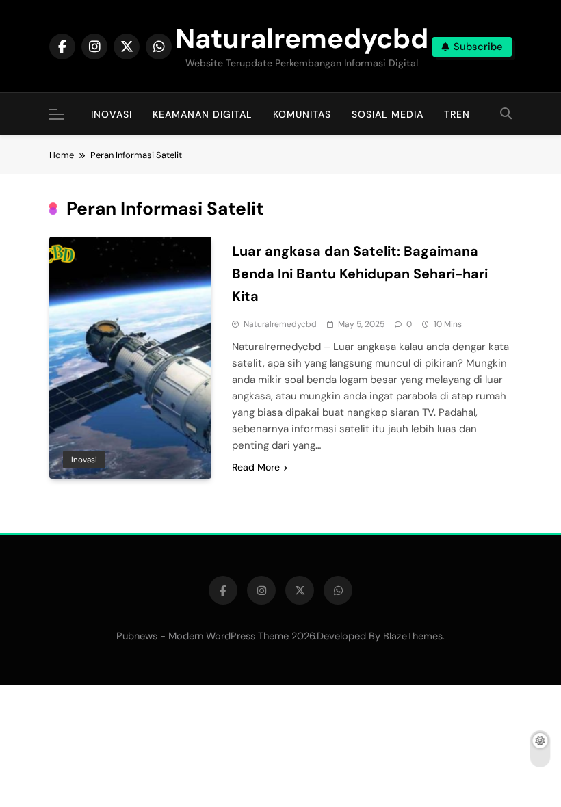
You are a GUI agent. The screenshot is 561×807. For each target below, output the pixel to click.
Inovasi (111, 114)
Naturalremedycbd (301, 38)
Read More (256, 467)
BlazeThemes (413, 636)
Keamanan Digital (202, 114)
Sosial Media (387, 114)
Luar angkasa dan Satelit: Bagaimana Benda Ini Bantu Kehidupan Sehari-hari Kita (360, 273)
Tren (457, 114)
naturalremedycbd (280, 324)
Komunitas (302, 114)
